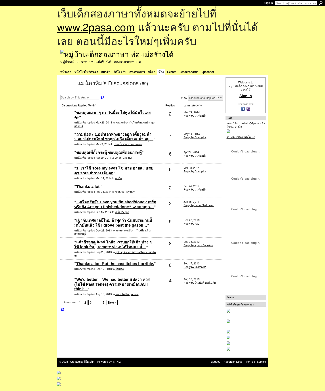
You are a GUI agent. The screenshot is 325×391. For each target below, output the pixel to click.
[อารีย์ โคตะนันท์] (66, 227)
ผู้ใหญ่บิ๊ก (89, 362)
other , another (123, 157)
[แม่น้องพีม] (67, 91)
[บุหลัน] (66, 160)
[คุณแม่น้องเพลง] (66, 249)
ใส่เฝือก (119, 269)
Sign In (268, 3)
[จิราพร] (66, 175)
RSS (63, 310)
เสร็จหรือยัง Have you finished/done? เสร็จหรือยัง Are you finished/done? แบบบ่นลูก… (115, 204)
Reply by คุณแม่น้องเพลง (198, 245)
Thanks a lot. (88, 186)
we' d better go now (127, 294)
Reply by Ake (191, 223)
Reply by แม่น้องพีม (195, 115)
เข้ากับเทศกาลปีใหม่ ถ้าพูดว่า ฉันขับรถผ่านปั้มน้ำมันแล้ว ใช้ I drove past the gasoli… (113, 222)
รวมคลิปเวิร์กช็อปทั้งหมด (241, 137)
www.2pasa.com (96, 26)
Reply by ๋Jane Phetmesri (199, 205)
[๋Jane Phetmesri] (66, 209)
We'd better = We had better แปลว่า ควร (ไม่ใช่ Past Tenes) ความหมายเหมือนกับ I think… (112, 284)
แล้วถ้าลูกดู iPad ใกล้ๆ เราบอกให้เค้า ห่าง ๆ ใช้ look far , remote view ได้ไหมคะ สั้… (113, 244)
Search (321, 3)
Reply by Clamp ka (195, 137)
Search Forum (103, 98)
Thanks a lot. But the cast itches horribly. (115, 264)
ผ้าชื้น (118, 178)
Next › (112, 302)
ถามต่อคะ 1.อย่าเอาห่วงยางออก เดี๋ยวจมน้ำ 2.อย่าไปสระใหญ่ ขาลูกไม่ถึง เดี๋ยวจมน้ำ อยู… (113, 136)
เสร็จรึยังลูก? (122, 212)
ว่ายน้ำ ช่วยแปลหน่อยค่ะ (128, 144)
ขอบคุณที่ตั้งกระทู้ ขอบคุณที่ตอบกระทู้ (109, 152)
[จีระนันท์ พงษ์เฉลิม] (66, 287)
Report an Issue (233, 362)
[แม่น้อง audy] (66, 141)
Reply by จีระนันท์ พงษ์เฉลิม (200, 282)
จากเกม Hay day (125, 191)
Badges (215, 362)
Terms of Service (256, 362)
